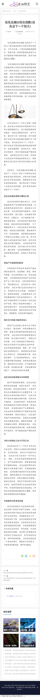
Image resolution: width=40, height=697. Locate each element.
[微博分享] (34, 556)
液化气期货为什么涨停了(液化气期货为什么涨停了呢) (20, 658)
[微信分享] (22, 556)
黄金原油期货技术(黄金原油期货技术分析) (18, 572)
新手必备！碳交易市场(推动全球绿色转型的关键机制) (20, 674)
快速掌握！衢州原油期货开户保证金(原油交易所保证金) (20, 651)
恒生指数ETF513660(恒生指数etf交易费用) (20, 660)
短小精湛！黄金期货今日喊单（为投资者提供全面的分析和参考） (20, 668)
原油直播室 (19, 31)
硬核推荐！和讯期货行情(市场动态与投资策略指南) (20, 654)
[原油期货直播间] (20, 4)
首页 (14, 11)
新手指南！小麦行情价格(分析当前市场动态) (20, 663)
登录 (11, 596)
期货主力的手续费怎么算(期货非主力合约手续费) (20, 671)
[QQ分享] (26, 556)
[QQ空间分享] (30, 556)
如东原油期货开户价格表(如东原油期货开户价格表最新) (19, 579)
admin (9, 31)
